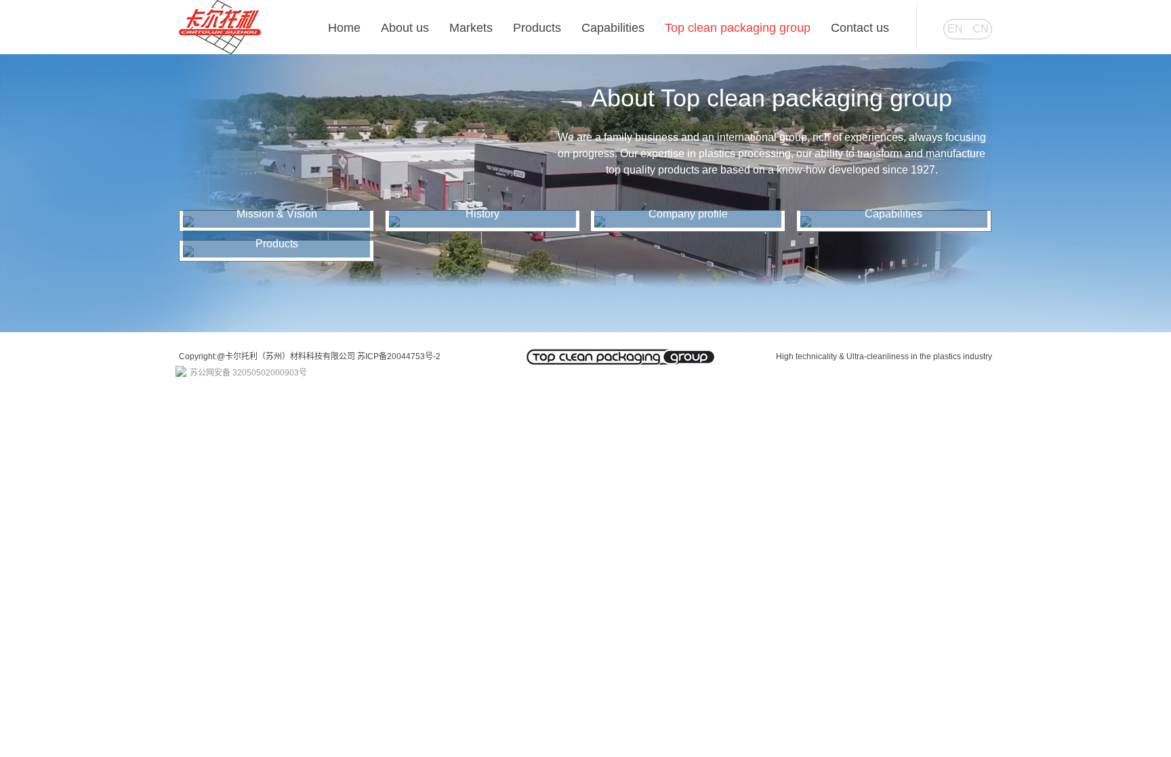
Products (537, 28)
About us (405, 28)
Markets (471, 28)
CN (980, 29)
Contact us (860, 28)
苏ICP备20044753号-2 (398, 356)
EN (955, 29)
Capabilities (612, 28)
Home (344, 28)
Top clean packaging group (737, 28)
